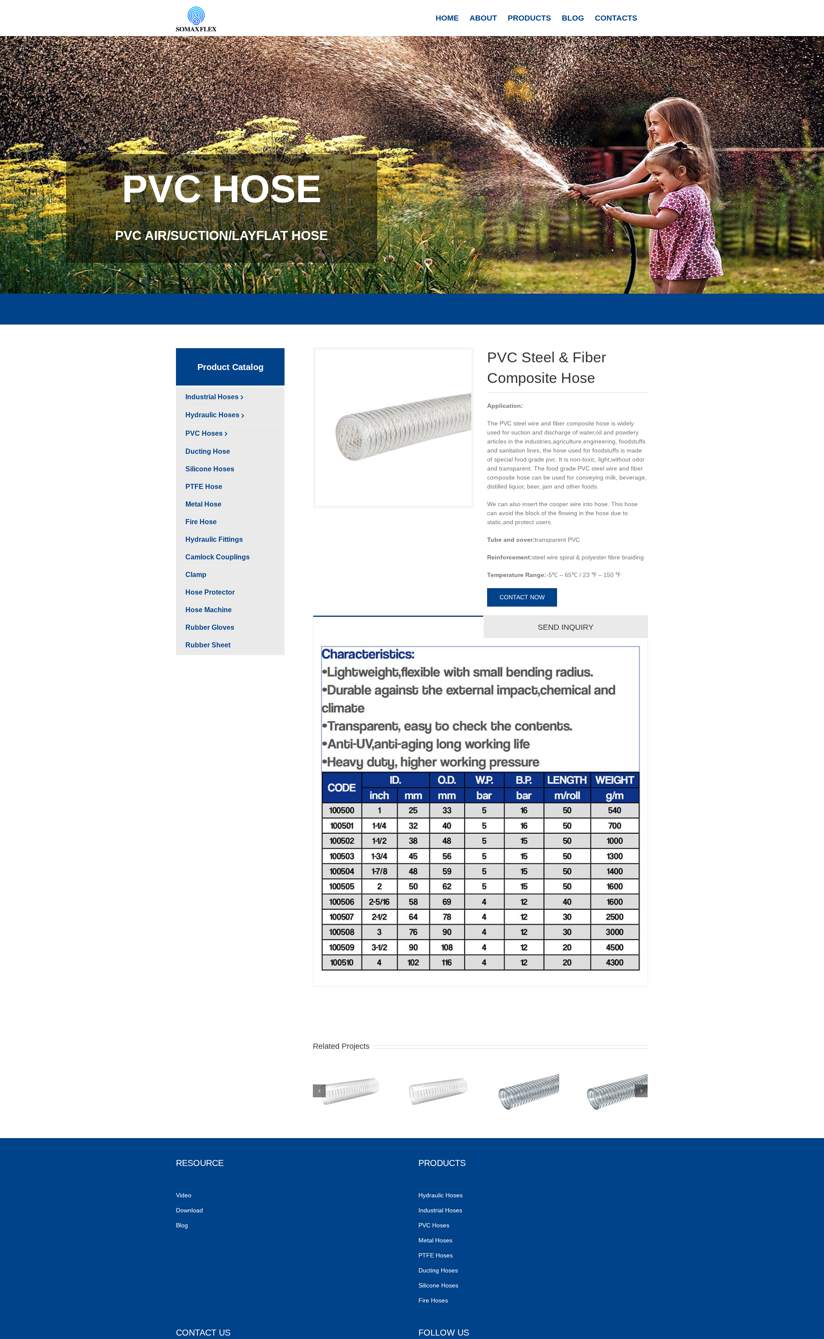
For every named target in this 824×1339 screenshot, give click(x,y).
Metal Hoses (435, 1240)
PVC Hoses (433, 1225)
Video (183, 1195)
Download (189, 1210)
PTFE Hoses (436, 1255)
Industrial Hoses (441, 1210)
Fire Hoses (434, 1300)
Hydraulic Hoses (440, 1195)
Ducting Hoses (439, 1270)
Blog (182, 1225)
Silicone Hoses (439, 1285)
